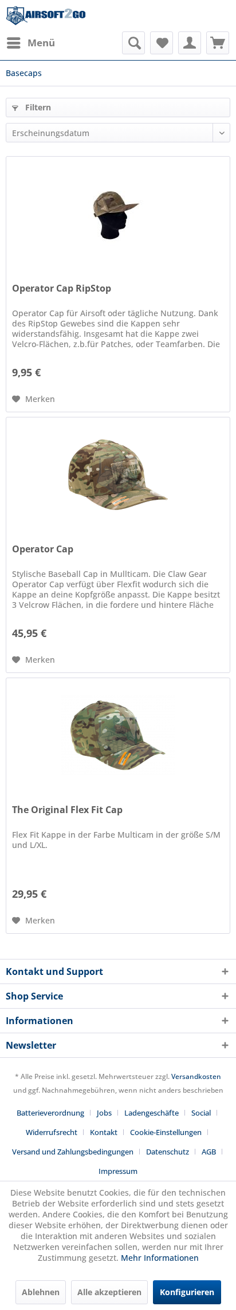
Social (201, 1113)
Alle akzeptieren (109, 1292)
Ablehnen (41, 1292)
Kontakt (103, 1132)
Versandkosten (196, 1076)
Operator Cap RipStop (61, 288)
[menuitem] (30, 42)
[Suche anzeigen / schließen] (133, 42)
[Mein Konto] (189, 42)
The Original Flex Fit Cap (67, 810)
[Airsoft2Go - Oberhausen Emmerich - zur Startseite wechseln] (46, 16)
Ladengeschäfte (151, 1113)
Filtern (37, 107)
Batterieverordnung (50, 1113)
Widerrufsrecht (51, 1132)
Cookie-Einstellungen (166, 1132)
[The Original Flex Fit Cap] (118, 735)
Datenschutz (167, 1151)
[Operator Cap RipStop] (118, 213)
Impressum (118, 1171)
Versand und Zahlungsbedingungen (72, 1151)
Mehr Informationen (160, 1257)
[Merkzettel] (161, 42)
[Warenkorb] (217, 42)
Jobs (104, 1113)
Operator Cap (42, 549)
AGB (209, 1151)
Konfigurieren (187, 1292)
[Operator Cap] (118, 474)
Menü (41, 42)
